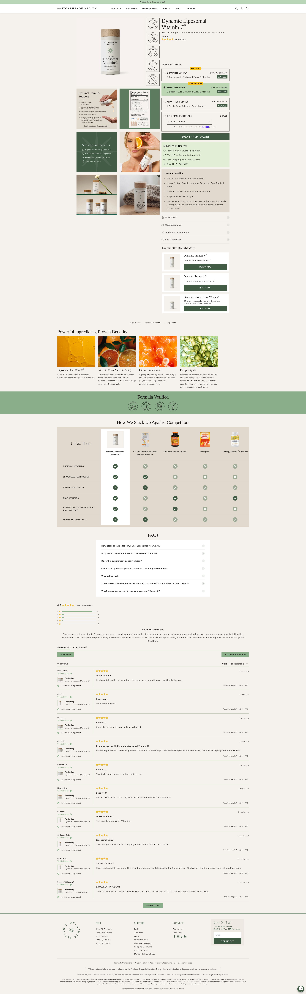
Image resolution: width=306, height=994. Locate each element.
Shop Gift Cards (103, 943)
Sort (224, 663)
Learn (177, 8)
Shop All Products (104, 929)
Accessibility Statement (161, 963)
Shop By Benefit (149, 8)
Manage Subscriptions (144, 954)
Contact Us (178, 929)
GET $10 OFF (227, 941)
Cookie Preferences (183, 963)
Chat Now (177, 933)
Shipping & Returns (143, 947)
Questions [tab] (80, 648)
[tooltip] (163, 630)
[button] (195, 39)
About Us (138, 933)
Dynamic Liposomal (115, 453)
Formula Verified (152, 323)
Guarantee (190, 8)
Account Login (141, 950)
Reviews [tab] (63, 648)
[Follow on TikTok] (181, 936)
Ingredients (135, 323)
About (165, 8)
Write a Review (238, 655)
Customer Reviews (143, 943)
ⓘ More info (213, 127)
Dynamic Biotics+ (201, 297)
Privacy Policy (140, 963)
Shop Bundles (102, 936)
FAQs (136, 929)
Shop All (115, 8)
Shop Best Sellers (104, 933)
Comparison (170, 323)
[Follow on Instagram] (178, 936)
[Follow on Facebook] (174, 936)
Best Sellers (131, 8)
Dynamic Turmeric (195, 276)
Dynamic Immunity (195, 255)
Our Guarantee (141, 940)
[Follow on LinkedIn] (185, 936)
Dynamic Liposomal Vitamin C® (77, 681)
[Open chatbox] (300, 989)
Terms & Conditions (123, 963)
